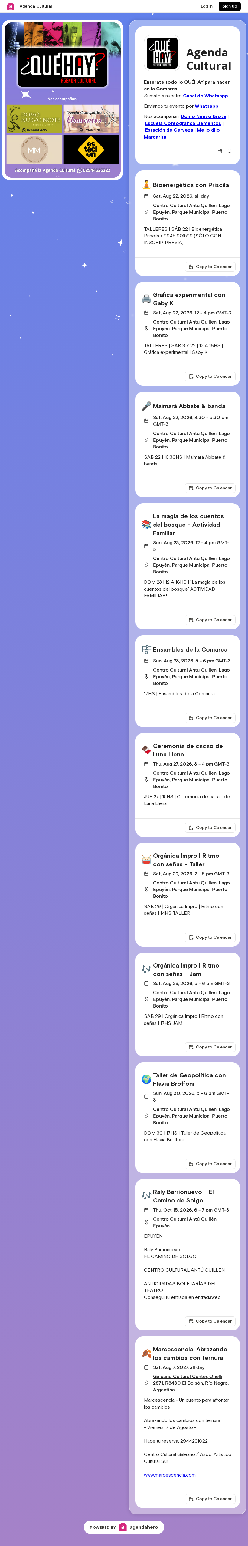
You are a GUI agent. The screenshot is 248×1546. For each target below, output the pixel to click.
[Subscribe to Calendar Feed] (220, 151)
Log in (207, 6)
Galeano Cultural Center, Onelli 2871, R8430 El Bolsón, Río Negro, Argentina (191, 1383)
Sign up (229, 6)
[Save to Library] (229, 151)
